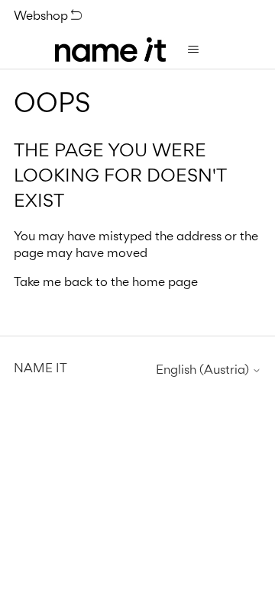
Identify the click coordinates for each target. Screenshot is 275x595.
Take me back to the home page (106, 281)
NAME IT (40, 367)
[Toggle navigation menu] (193, 49)
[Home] (110, 49)
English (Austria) (204, 369)
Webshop (42, 15)
